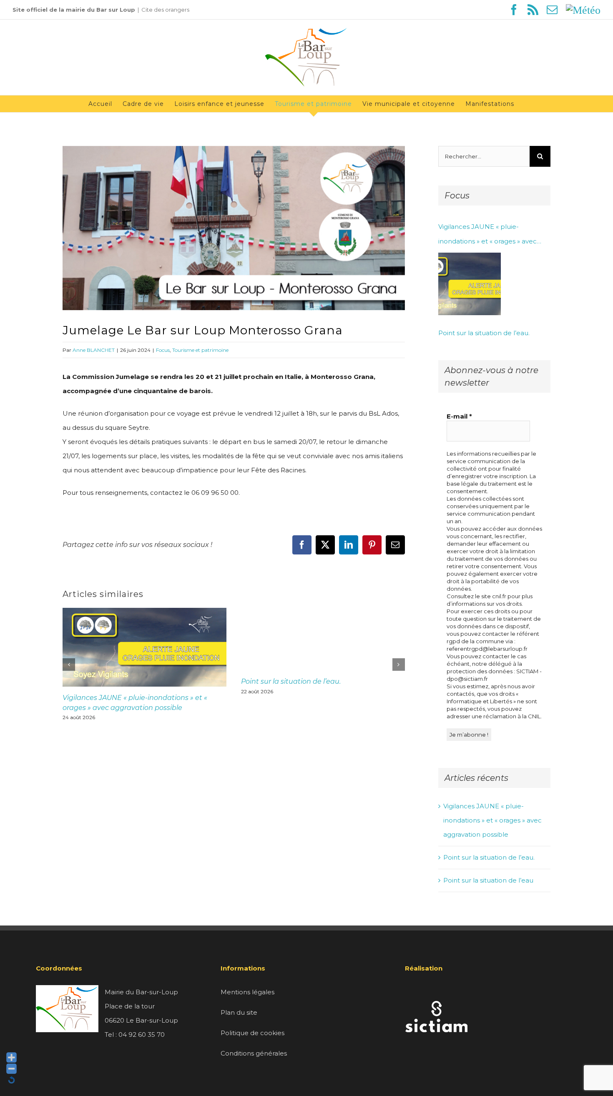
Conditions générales (254, 1053)
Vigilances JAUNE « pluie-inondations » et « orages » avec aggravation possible (487, 235)
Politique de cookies (252, 1033)
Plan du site (239, 1012)
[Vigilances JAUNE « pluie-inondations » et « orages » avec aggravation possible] (469, 284)
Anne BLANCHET (94, 350)
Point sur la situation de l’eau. (291, 681)
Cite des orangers (165, 9)
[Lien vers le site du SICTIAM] (436, 992)
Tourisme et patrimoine (200, 350)
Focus (163, 350)
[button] (69, 664)
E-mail (459, 416)
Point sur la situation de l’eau (488, 880)
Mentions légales (247, 992)
